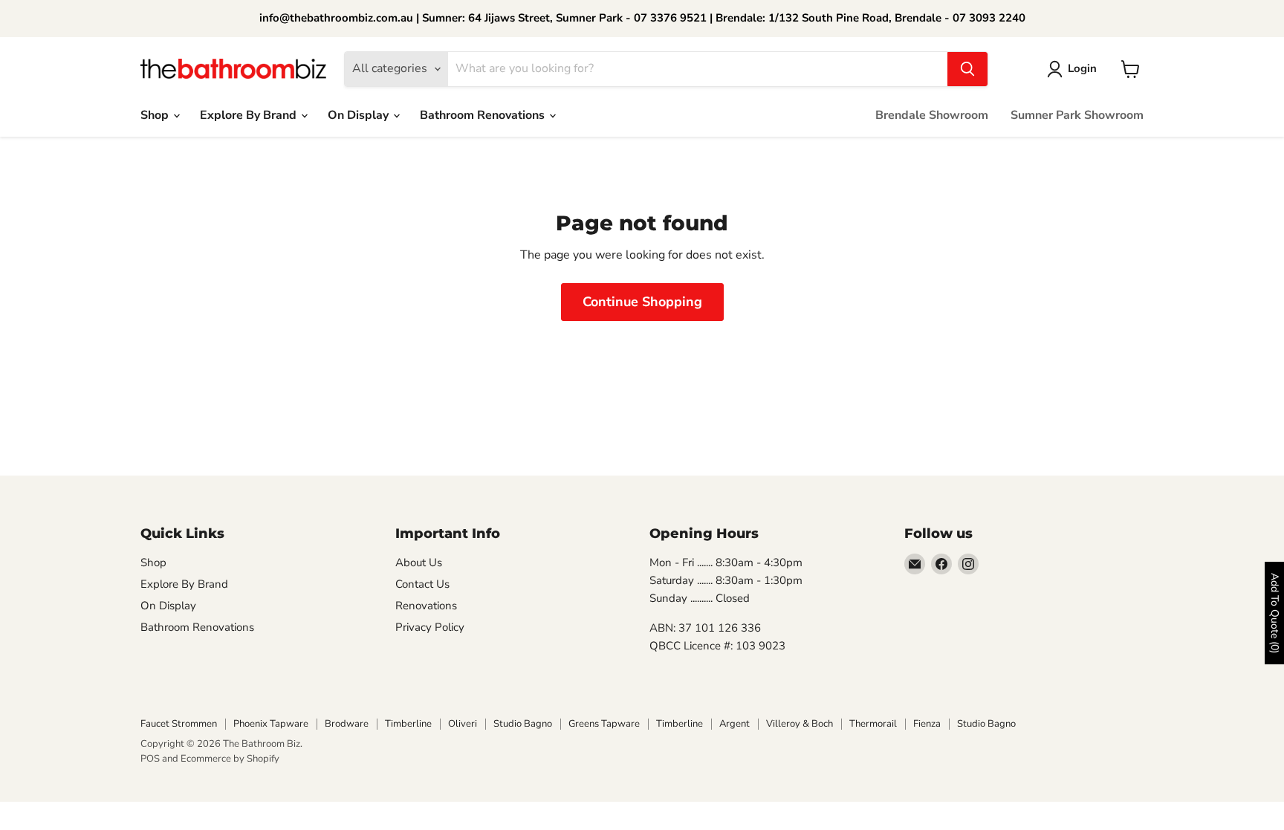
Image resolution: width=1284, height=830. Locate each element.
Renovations (426, 605)
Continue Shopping (642, 302)
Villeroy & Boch (799, 723)
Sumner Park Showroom (1077, 115)
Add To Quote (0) (1275, 613)
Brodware (347, 723)
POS (150, 758)
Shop (156, 115)
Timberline (408, 723)
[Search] (967, 69)
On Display (360, 115)
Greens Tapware (604, 723)
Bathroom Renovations (484, 115)
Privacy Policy (429, 627)
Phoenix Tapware (270, 723)
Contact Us (422, 584)
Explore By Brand (249, 115)
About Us (418, 562)
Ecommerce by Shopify (230, 758)
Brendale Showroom (931, 115)
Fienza (927, 723)
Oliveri (462, 723)
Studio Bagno (522, 723)
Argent (734, 723)
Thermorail (873, 723)
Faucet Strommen (178, 723)
